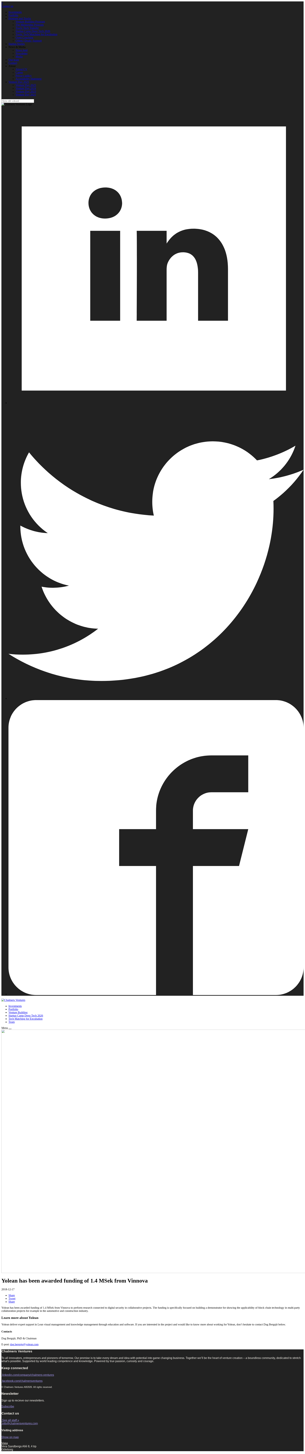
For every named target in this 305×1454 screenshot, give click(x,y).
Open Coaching (24, 37)
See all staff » (10, 1420)
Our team (13, 59)
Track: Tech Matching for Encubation (36, 34)
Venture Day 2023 (26, 91)
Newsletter (22, 53)
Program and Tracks (19, 18)
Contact (12, 62)
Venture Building (18, 1012)
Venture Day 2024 (26, 88)
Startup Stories (16, 43)
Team (11, 1021)
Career (19, 72)
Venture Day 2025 (18, 81)
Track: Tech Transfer (27, 27)
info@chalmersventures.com (20, 1423)
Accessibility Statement (28, 78)
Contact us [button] (7, 6)
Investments (15, 12)
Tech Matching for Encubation (25, 1018)
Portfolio (13, 15)
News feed (22, 50)
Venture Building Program (30, 21)
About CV (21, 69)
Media (19, 56)
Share (11, 1295)
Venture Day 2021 (26, 94)
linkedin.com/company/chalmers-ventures (28, 1374)
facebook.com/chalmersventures (22, 1380)
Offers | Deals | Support (29, 40)
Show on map (10, 1437)
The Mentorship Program (30, 24)
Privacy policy (24, 75)
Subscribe (7, 1406)
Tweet (11, 1298)
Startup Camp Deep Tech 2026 (33, 31)
